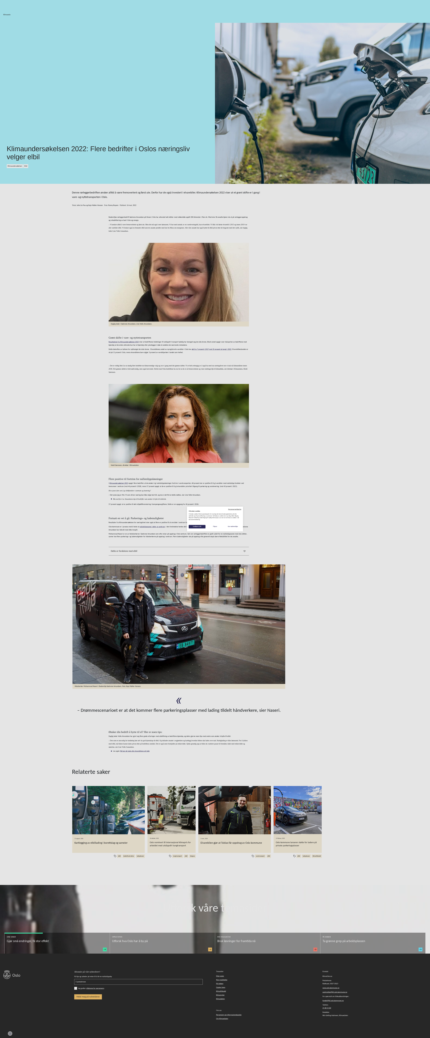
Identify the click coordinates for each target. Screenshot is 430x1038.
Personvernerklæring (234, 509)
